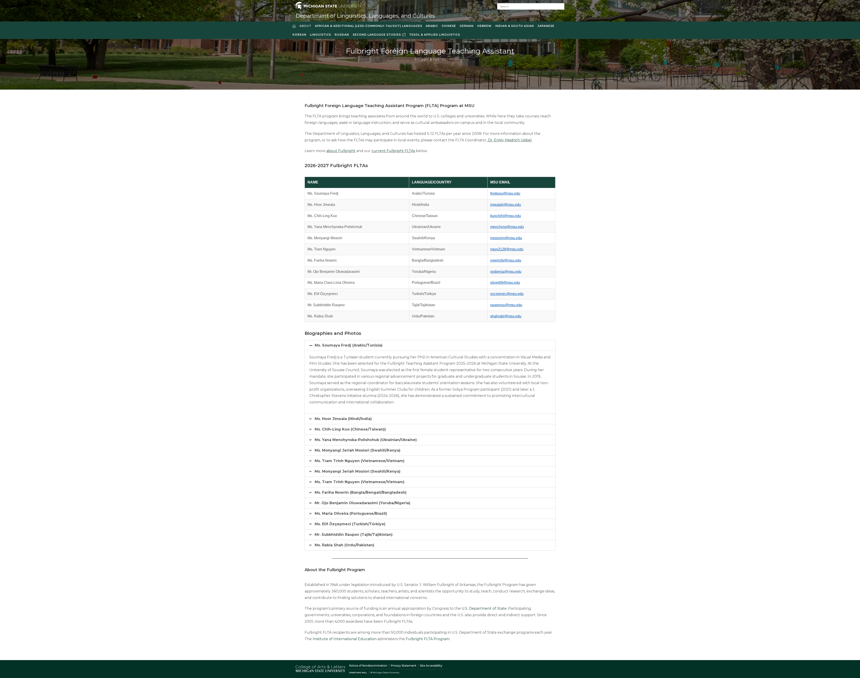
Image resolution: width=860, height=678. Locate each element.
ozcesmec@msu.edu (507, 294)
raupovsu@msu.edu (506, 305)
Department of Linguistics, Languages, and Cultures (365, 16)
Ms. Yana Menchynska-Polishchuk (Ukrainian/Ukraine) (366, 440)
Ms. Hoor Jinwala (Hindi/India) (343, 419)
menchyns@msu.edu (507, 227)
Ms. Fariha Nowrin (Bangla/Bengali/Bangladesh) (360, 492)
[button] (430, 345)
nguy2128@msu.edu (506, 249)
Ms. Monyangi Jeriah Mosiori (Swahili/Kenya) (357, 450)
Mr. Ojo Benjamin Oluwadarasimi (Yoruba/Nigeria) (362, 503)
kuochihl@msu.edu (505, 216)
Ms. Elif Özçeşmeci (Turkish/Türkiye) (350, 524)
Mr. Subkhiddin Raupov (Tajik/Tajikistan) (354, 534)
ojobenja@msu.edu (505, 271)
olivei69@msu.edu (505, 282)
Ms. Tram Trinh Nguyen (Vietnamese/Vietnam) (359, 461)
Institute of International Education (344, 639)
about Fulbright (340, 151)
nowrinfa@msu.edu (505, 260)
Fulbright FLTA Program (427, 639)
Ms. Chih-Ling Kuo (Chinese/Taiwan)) (350, 429)
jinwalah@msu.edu (505, 205)
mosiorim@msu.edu (506, 238)
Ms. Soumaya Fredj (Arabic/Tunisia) (349, 345)
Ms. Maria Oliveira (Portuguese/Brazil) (351, 513)
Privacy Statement (403, 665)
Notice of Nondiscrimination (368, 665)
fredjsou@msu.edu (505, 193)
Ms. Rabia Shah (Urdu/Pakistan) (344, 545)
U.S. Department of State (484, 608)
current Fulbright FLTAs (393, 151)
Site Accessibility (431, 665)
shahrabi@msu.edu (505, 316)
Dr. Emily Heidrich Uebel (510, 140)
